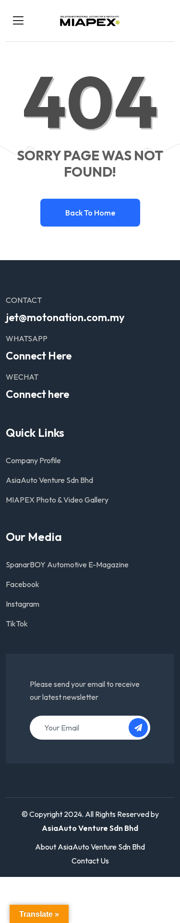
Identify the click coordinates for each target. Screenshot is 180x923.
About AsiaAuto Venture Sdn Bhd (90, 846)
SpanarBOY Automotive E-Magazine (67, 564)
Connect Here (39, 355)
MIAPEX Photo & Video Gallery (57, 499)
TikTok (17, 623)
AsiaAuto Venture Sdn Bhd (49, 480)
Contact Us (90, 860)
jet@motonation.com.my (65, 317)
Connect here (37, 394)
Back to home (90, 212)
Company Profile (33, 460)
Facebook (22, 584)
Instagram (22, 604)
